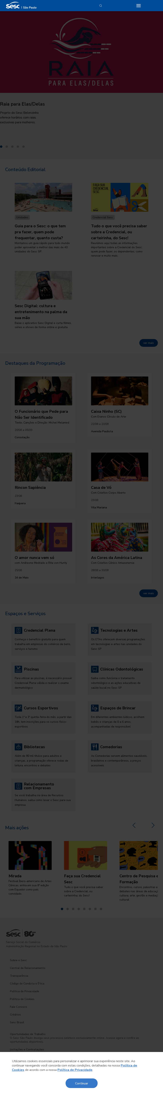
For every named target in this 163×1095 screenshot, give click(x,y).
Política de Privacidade (74, 1070)
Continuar (81, 1083)
